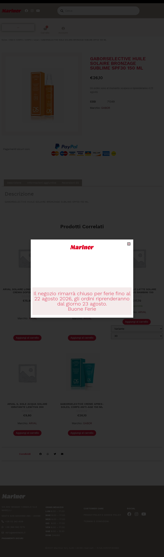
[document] (82, 278)
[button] (129, 244)
